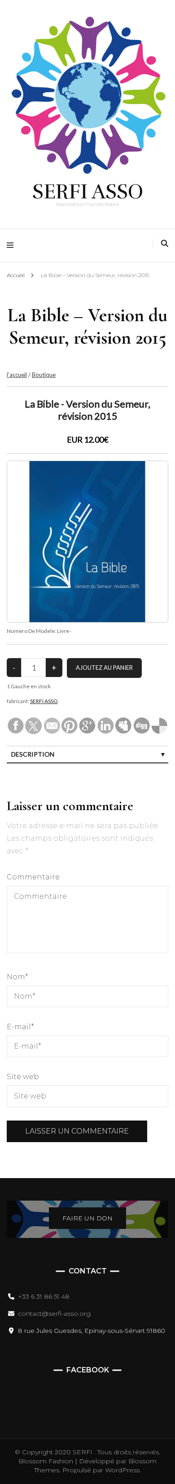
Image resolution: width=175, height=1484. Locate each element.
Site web (23, 1076)
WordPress (122, 1470)
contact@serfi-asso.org (54, 1313)
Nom (17, 977)
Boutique (44, 374)
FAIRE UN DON (87, 1218)
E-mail (20, 1026)
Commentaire (33, 877)
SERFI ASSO (87, 191)
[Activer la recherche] (164, 243)
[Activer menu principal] (12, 245)
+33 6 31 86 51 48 (44, 1296)
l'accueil (17, 374)
